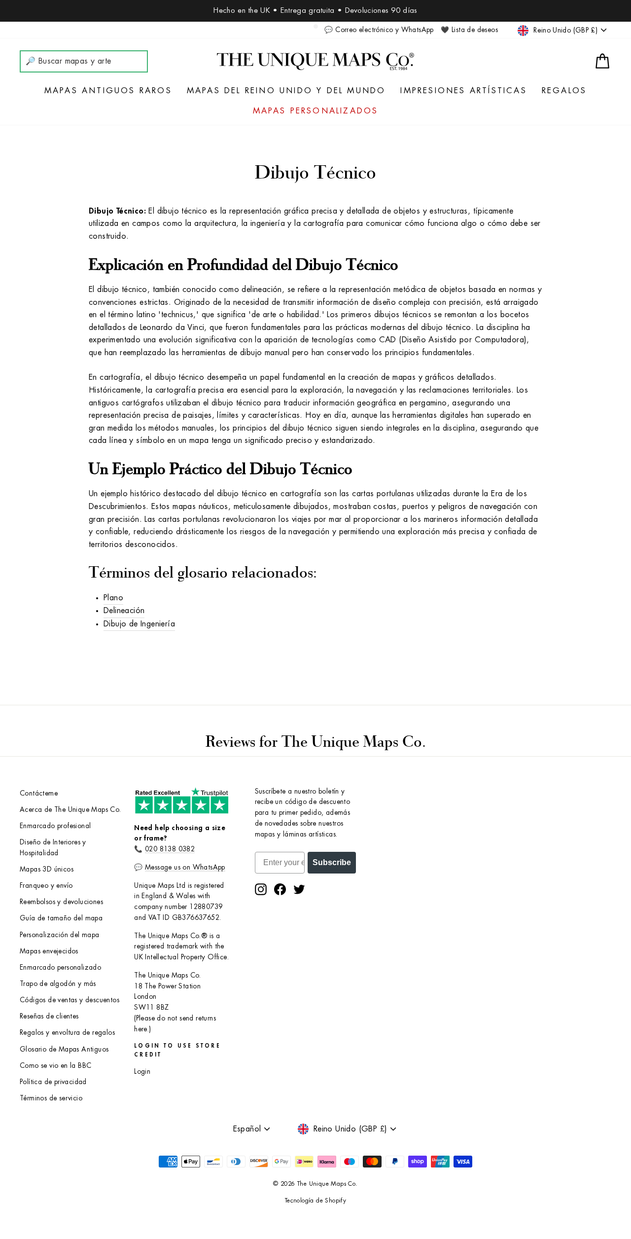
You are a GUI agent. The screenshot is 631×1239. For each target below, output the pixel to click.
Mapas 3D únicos (46, 869)
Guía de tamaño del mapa (61, 918)
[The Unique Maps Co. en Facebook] (280, 889)
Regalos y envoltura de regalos (67, 1032)
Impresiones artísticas (463, 91)
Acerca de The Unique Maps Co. (70, 809)
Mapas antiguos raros (108, 91)
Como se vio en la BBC (55, 1065)
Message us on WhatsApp (185, 867)
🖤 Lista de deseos (469, 30)
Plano (113, 598)
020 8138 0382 (170, 849)
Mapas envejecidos (49, 951)
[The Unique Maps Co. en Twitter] (299, 889)
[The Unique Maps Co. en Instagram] (261, 889)
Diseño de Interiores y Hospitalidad (53, 847)
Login (142, 1071)
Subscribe (332, 862)
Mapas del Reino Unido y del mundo (286, 91)
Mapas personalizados (316, 111)
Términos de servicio (51, 1098)
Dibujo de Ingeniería (139, 624)
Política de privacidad (53, 1082)
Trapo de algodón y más (58, 984)
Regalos (564, 91)
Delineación (124, 611)
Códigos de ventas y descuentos (69, 1000)
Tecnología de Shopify (315, 1200)
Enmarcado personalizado (60, 967)
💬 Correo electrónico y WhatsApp (378, 30)
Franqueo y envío (46, 885)
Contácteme (39, 793)
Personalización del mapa (60, 935)
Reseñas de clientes (49, 1016)
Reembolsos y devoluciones (61, 902)
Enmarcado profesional (55, 826)
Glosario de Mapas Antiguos (64, 1049)
